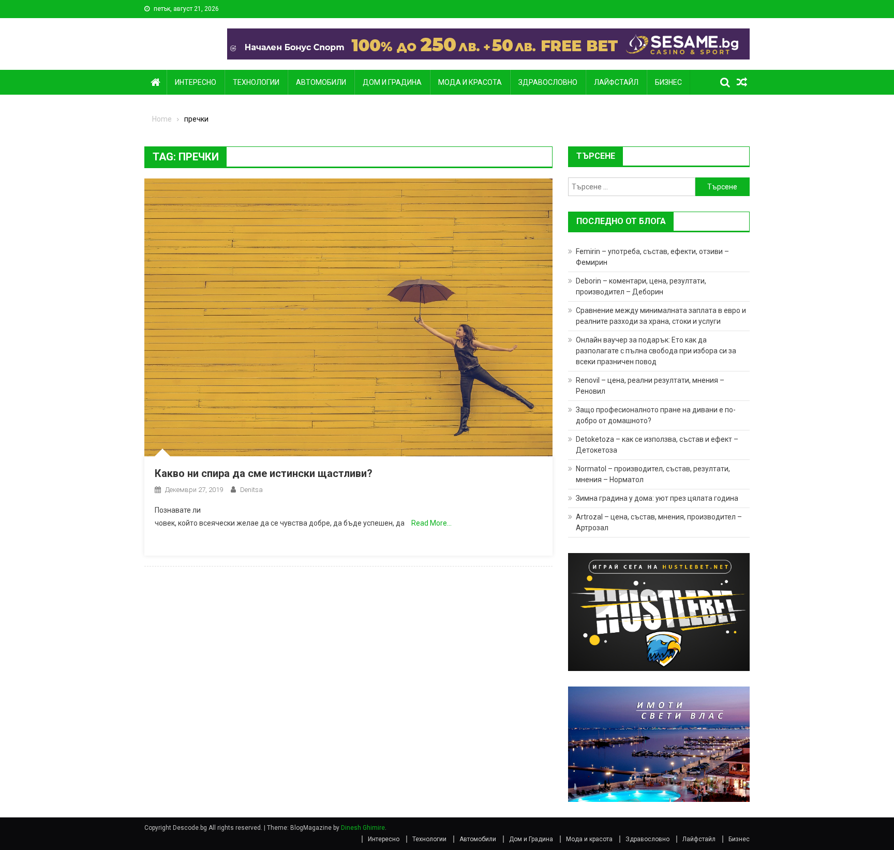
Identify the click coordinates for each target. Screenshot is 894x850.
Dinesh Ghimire (363, 827)
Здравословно (547, 82)
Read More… (431, 523)
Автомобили (321, 82)
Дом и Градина (392, 82)
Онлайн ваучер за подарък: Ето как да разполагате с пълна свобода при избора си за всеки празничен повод (656, 351)
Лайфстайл (616, 82)
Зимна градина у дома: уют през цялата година (657, 498)
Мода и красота (470, 82)
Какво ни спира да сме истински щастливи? (264, 473)
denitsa (251, 490)
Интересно (195, 82)
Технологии (256, 82)
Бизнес (668, 82)
